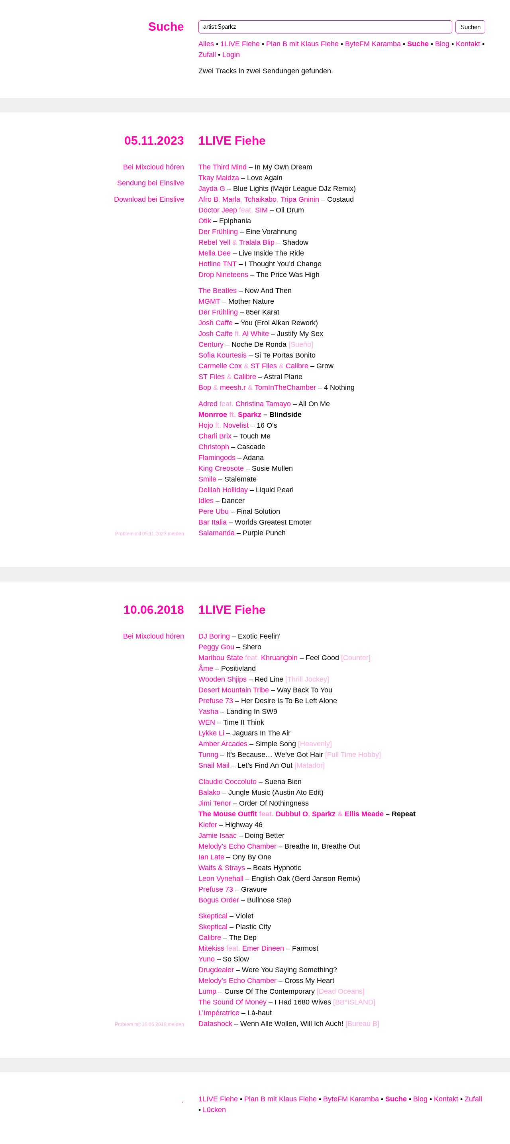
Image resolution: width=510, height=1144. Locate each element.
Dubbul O (292, 814)
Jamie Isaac (217, 835)
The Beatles (217, 291)
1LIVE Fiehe (240, 44)
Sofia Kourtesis (222, 355)
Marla (231, 199)
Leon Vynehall (220, 879)
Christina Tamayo (263, 404)
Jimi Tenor (214, 803)
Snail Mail (214, 765)
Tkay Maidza (218, 178)
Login (231, 55)
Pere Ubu (213, 511)
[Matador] (309, 765)
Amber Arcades (222, 744)
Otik (204, 221)
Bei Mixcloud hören (152, 167)
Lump (207, 991)
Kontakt (468, 44)
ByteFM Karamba (373, 44)
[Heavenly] (315, 744)
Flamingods (216, 458)
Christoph (213, 447)
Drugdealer (216, 970)
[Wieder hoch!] (183, 1099)
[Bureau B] (362, 1024)
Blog (442, 44)
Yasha (208, 711)
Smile (207, 479)
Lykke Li (211, 733)
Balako (209, 792)
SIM (261, 210)
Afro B (208, 199)
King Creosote (221, 468)
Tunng (208, 755)
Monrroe (212, 415)
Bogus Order (218, 900)
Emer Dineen (263, 948)
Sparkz (249, 415)
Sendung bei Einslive (149, 183)
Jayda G (211, 189)
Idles (206, 501)
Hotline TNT (217, 264)
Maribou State (220, 658)
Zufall (207, 55)
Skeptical (213, 916)
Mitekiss (211, 948)
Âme (205, 668)
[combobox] (325, 26)
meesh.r (233, 387)
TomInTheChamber (285, 387)
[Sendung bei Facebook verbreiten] (174, 226)
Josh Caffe (215, 323)
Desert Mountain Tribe (233, 690)
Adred (208, 404)
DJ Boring (214, 636)
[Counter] (356, 658)
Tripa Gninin (299, 199)
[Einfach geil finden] (181, 215)
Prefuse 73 (215, 701)
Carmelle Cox (220, 366)
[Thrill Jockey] (307, 679)
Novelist (236, 425)
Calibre (297, 366)
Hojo (205, 425)
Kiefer (207, 825)
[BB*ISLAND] (354, 1002)
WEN (206, 722)
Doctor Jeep (217, 210)
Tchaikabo (260, 199)
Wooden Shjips (222, 679)
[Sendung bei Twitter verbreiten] (181, 226)
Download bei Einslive (148, 199)
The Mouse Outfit (227, 814)
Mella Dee (214, 253)
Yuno (206, 959)
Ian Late (211, 857)
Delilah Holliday (223, 490)
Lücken (214, 1110)
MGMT (209, 301)
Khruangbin (279, 658)
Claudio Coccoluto (227, 782)
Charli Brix (214, 436)
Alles (206, 44)
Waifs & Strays (221, 868)
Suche (166, 26)
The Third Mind (222, 167)
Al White (255, 334)
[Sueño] (300, 344)
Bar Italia (212, 522)
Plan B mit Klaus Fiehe (302, 44)
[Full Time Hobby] (353, 755)
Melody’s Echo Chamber (237, 846)
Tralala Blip (257, 242)
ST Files (264, 366)
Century (211, 344)
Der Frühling (218, 232)
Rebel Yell (214, 242)
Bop (204, 387)
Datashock (215, 1024)
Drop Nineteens (223, 275)
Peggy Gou (216, 647)
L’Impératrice (218, 1013)
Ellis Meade (364, 814)
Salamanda (216, 533)
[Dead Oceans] (341, 991)
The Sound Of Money (232, 1002)
